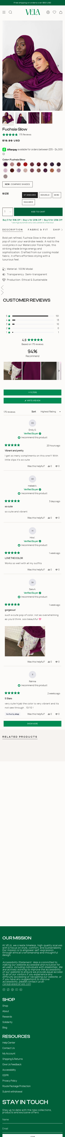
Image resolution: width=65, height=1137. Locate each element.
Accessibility (9, 1070)
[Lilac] (19, 170)
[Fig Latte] (45, 170)
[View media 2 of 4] (21, 118)
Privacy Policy (9, 1081)
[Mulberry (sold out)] (59, 170)
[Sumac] (39, 164)
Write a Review (38, 401)
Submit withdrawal (12, 1091)
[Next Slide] (59, 371)
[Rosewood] (45, 164)
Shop (5, 1006)
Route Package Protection (16, 1086)
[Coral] (52, 170)
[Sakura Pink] (5, 170)
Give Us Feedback (11, 1064)
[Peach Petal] (12, 164)
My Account (8, 1053)
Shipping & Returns (12, 1059)
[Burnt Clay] (32, 164)
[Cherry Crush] (25, 164)
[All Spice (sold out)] (5, 176)
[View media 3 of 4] (33, 118)
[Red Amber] (12, 170)
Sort (34, 412)
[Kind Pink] (19, 164)
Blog (4, 1027)
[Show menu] (4, 12)
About (5, 1011)
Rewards (7, 1017)
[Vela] (32, 12)
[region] (32, 371)
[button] (16, 135)
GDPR (5, 1075)
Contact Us (8, 1048)
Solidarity (7, 1022)
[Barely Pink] (25, 170)
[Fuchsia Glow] (5, 164)
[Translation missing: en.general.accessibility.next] (58, 65)
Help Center (8, 1043)
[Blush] (39, 170)
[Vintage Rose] (32, 170)
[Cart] (61, 12)
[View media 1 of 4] (8, 118)
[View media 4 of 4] (46, 118)
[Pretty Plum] (52, 164)
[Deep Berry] (59, 164)
